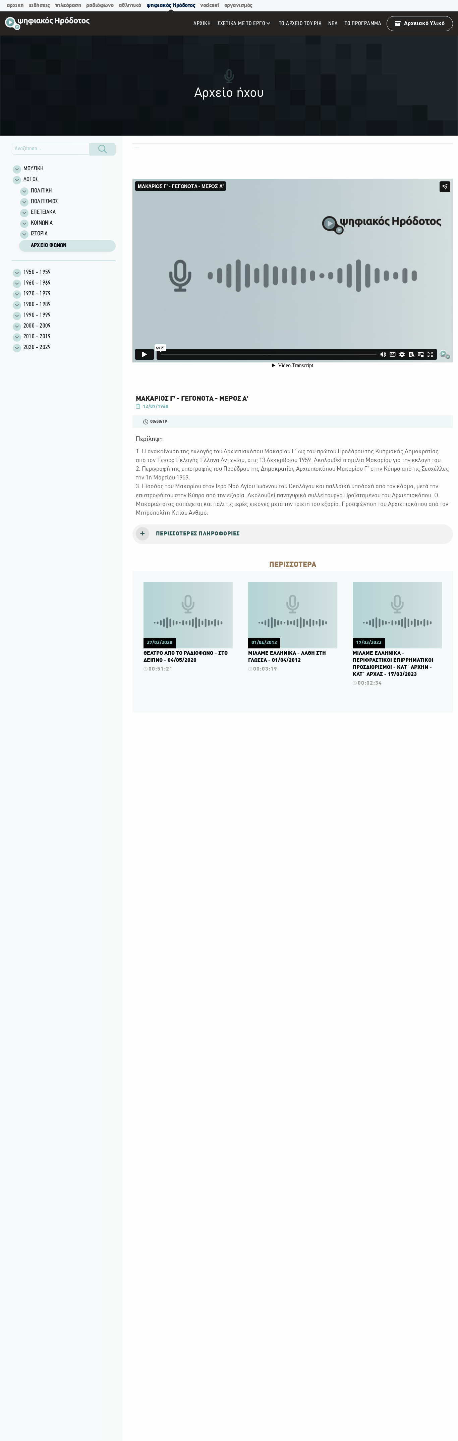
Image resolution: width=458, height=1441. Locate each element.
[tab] (292, 534)
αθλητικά (130, 5)
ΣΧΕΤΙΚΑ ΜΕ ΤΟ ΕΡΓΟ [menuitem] (242, 23)
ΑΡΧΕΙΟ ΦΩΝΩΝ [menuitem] (48, 246)
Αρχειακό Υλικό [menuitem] (424, 23)
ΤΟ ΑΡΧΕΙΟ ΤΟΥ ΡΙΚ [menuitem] (300, 23)
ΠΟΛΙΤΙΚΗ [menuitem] (41, 191)
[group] (67, 219)
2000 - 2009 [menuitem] (37, 326)
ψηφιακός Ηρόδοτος (171, 5)
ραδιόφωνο (100, 5)
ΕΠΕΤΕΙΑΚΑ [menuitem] (43, 213)
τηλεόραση (68, 5)
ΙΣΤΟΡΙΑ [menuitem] (39, 234)
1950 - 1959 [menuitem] (37, 273)
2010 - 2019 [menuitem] (37, 337)
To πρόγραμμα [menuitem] (363, 23)
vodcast (209, 5)
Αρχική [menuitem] (202, 23)
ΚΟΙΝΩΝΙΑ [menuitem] (42, 223)
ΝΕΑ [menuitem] (333, 23)
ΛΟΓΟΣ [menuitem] (30, 180)
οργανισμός (238, 5)
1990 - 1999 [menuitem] (37, 315)
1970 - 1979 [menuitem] (37, 294)
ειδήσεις (39, 5)
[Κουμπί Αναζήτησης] (103, 149)
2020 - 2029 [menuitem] (37, 348)
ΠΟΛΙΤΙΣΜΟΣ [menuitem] (44, 202)
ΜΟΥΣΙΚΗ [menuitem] (33, 169)
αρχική (15, 5)
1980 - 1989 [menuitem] (37, 305)
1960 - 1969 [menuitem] (37, 283)
